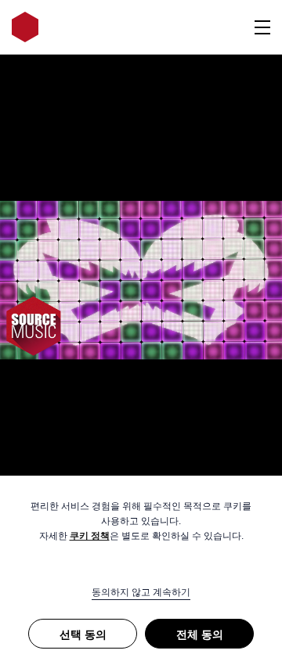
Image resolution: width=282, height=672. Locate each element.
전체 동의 (199, 634)
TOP (246, 454)
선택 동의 (83, 634)
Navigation (262, 27)
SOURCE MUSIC (25, 27)
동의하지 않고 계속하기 (141, 592)
